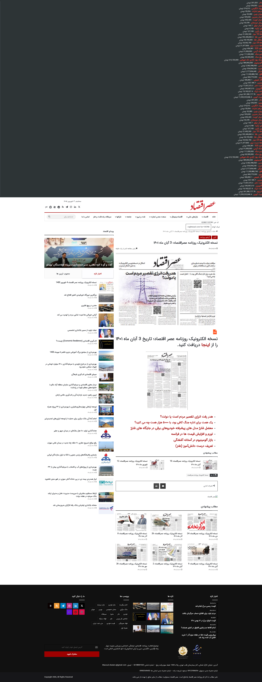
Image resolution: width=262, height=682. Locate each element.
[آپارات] (55, 207)
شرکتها (119, 216)
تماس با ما (86, 216)
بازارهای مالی (193, 216)
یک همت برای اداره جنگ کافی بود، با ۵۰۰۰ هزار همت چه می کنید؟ (174, 422)
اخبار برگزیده (123, 605)
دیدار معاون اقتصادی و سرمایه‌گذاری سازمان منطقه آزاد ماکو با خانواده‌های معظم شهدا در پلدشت (73, 386)
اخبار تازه (98, 273)
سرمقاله (104, 614)
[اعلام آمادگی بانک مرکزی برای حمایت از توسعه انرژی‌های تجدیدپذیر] (106, 422)
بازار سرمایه (101, 605)
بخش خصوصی (111, 609)
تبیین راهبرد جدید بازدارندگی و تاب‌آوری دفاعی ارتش (76, 394)
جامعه (129, 216)
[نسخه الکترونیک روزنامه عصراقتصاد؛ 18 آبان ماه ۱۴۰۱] (210, 464)
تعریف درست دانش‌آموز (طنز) (194, 446)
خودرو (125, 614)
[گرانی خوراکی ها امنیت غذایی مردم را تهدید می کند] (106, 320)
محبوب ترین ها (63, 273)
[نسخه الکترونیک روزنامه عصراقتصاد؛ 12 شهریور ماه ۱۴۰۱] (157, 464)
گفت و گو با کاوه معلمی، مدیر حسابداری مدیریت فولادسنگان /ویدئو (79, 265)
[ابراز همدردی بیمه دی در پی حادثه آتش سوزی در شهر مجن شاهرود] (106, 484)
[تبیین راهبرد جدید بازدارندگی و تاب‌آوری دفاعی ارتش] (106, 399)
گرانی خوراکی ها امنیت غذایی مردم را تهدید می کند (77, 314)
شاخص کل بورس (121, 618)
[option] (79, 253)
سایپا (112, 614)
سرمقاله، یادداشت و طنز (102, 216)
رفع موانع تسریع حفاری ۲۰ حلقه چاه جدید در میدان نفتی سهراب (72, 442)
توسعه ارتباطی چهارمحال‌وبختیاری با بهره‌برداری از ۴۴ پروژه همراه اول (72, 408)
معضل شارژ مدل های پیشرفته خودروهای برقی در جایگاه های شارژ (172, 428)
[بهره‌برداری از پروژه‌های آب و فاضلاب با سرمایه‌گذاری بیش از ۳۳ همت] (106, 471)
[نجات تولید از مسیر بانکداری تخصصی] (106, 333)
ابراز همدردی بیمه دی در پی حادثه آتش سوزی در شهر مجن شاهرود (71, 479)
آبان (214, 237)
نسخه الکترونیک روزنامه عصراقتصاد (197, 475)
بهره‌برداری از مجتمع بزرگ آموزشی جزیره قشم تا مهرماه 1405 (73, 352)
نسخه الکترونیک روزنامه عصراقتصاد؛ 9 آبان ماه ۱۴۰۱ (203, 565)
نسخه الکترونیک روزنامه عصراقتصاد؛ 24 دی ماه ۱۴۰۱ (202, 535)
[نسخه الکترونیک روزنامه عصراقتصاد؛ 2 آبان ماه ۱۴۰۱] (166, 552)
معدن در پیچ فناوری (89, 305)
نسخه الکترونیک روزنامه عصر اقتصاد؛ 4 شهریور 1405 (76, 282)
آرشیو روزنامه (206, 231)
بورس (100, 609)
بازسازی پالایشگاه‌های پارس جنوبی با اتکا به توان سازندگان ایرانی (72, 454)
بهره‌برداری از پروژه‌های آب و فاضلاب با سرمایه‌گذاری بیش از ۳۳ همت (72, 468)
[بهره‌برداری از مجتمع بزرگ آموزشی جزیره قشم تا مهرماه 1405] (106, 356)
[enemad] (197, 658)
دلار (118, 614)
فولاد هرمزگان (123, 623)
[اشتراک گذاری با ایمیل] (163, 486)
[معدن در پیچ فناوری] (106, 308)
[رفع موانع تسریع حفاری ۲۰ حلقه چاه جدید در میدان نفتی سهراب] (106, 446)
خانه (214, 216)
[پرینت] (156, 486)
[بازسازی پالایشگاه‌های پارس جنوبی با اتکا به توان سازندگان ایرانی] (106, 458)
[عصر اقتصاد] (202, 205)
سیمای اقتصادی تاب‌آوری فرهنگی (84, 374)
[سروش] (59, 207)
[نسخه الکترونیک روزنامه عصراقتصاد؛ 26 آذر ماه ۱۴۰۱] (166, 522)
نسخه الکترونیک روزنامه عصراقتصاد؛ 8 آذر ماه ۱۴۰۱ (132, 535)
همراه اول (124, 628)
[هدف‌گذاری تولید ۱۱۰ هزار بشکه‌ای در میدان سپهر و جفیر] (106, 434)
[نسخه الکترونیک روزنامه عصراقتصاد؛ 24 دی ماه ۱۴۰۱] (202, 522)
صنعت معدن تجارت (158, 216)
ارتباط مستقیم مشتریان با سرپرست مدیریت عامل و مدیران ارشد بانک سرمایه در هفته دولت (72, 495)
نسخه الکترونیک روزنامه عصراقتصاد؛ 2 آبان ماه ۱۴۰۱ (167, 565)
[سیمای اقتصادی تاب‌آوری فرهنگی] (106, 377)
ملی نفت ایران (98, 623)
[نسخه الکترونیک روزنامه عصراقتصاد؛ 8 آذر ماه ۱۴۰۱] (131, 522)
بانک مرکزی (123, 609)
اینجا (205, 345)
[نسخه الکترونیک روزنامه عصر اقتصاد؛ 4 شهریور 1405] (106, 286)
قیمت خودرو (111, 623)
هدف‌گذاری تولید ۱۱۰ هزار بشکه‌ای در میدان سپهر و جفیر (75, 430)
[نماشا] (50, 207)
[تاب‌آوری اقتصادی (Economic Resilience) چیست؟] (106, 344)
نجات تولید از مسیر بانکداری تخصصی (82, 330)
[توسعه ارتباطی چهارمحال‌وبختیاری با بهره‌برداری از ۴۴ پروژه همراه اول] (106, 410)
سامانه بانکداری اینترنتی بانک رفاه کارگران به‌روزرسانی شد (75, 505)
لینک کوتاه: (215, 227)
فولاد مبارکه (102, 618)
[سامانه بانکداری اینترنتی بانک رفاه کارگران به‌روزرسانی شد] (106, 509)
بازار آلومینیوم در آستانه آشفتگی (193, 440)
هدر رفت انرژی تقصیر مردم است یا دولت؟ (186, 416)
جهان (93, 609)
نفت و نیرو (141, 216)
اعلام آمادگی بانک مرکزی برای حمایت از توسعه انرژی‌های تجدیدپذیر (71, 418)
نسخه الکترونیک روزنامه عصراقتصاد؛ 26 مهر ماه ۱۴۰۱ (131, 565)
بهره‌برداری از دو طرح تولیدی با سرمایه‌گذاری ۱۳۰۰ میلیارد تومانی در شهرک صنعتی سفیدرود (71, 365)
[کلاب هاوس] (46, 207)
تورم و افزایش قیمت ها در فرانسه (192, 434)
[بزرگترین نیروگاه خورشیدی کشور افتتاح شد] (106, 298)
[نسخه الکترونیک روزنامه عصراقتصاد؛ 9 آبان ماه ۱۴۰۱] (202, 552)
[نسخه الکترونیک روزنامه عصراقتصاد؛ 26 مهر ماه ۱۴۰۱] (131, 552)
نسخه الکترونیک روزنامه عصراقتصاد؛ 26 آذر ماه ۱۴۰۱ (167, 535)
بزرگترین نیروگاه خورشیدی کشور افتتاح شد (80, 294)
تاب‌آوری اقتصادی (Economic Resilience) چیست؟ (76, 340)
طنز (111, 618)
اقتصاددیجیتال (177, 216)
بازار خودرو (111, 605)
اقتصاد (205, 216)
